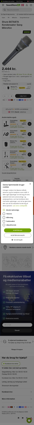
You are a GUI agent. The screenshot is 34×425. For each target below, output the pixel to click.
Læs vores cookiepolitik (20, 206)
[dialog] (17, 212)
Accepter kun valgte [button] (18, 235)
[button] (17, 240)
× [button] (30, 184)
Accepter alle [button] (17, 230)
